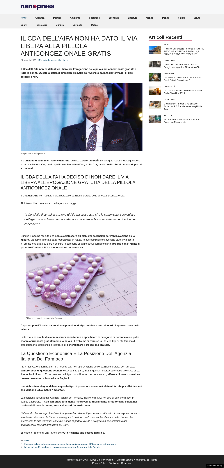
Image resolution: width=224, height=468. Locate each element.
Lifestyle (132, 17)
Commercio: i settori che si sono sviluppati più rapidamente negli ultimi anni (183, 106)
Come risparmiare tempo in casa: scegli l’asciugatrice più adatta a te (181, 65)
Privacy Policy (99, 463)
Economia (113, 17)
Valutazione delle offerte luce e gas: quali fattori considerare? (182, 78)
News (24, 17)
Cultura (60, 25)
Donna (165, 17)
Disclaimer (113, 463)
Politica (57, 17)
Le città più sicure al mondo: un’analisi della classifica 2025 (183, 92)
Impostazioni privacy (214, 465)
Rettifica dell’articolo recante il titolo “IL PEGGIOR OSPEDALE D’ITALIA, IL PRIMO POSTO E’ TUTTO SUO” (183, 51)
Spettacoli (94, 17)
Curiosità (77, 25)
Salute (197, 17)
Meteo (94, 25)
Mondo (149, 17)
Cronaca (39, 17)
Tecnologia (41, 25)
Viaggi (181, 17)
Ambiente (75, 17)
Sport (24, 25)
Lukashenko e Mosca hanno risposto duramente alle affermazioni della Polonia (62, 447)
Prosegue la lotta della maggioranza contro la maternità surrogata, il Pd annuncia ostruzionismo (70, 444)
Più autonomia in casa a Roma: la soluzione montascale (181, 120)
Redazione (126, 463)
